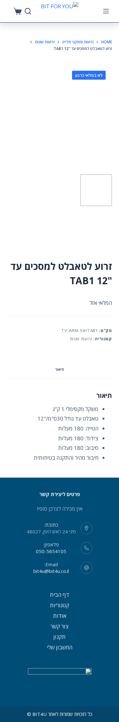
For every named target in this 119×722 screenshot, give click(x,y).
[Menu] (106, 11)
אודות (59, 615)
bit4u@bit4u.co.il (51, 571)
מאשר (60, 716)
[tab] (59, 370)
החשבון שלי (59, 647)
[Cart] (18, 11)
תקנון (59, 636)
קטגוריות (59, 605)
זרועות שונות (81, 339)
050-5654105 (51, 551)
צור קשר (59, 626)
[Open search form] (28, 11)
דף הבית (59, 594)
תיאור (59, 369)
